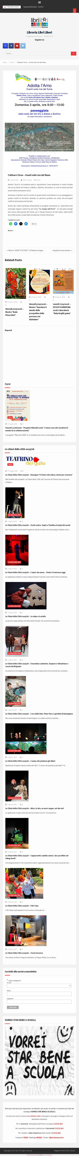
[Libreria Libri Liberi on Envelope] (23, 45)
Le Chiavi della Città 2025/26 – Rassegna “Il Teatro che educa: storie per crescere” (39, 475)
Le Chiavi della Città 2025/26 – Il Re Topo (21, 906)
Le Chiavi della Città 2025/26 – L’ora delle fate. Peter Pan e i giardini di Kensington (39, 714)
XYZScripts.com (48, 1155)
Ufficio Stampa (27, 180)
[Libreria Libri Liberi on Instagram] (5, 45)
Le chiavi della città (14, 515)
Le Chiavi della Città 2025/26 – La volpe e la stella (25, 616)
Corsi (10, 417)
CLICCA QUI (58, 1124)
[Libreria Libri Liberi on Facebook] (11, 45)
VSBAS (25, 1137)
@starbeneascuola (56, 1137)
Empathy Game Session (61, 250)
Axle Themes (71, 1151)
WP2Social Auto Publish (32, 1155)
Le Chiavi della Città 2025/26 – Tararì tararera (24, 953)
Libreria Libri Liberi (39, 32)
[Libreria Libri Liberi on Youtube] (17, 45)
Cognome (10, 998)
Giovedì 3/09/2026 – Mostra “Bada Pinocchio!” (14, 312)
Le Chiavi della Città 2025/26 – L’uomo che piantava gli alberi (30, 761)
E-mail (39, 982)
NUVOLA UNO (35, 1116)
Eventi (38, 180)
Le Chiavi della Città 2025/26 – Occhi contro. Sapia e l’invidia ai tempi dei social (37, 525)
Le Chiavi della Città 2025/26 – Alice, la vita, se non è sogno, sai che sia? (34, 808)
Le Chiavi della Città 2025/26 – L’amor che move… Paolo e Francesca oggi (35, 572)
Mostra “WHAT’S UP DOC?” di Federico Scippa (26, 250)
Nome (9, 990)
